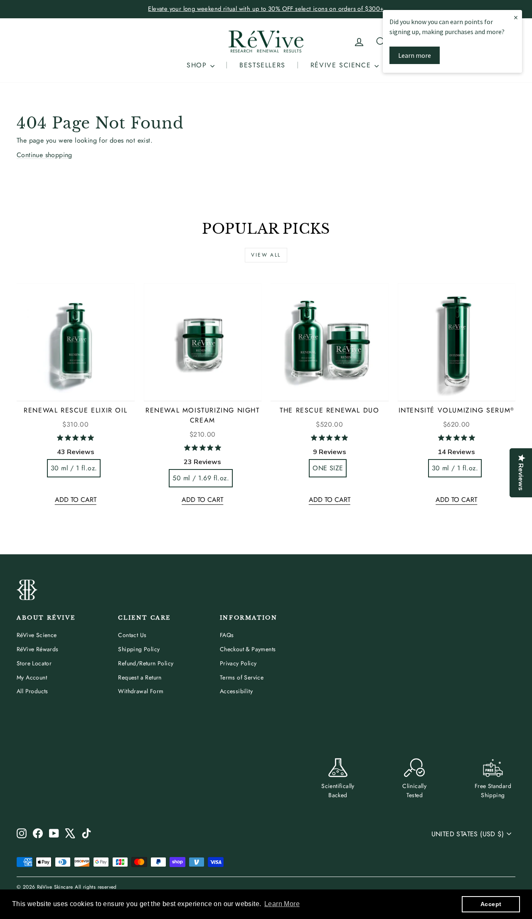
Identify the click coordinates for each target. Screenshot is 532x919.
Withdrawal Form (140, 691)
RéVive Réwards (38, 649)
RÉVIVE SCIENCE (342, 65)
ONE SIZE (328, 468)
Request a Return (139, 677)
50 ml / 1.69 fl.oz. (200, 478)
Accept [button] (490, 904)
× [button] (516, 17)
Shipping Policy (139, 649)
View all (266, 255)
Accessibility (236, 691)
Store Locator (34, 663)
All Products (32, 691)
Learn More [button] (282, 903)
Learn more (414, 55)
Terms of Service (242, 677)
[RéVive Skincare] (266, 42)
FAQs (227, 635)
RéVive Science (37, 635)
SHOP (198, 65)
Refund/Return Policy (145, 663)
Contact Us (132, 635)
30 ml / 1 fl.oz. (74, 468)
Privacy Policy (238, 663)
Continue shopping (44, 155)
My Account (32, 677)
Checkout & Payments (248, 649)
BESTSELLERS (262, 65)
